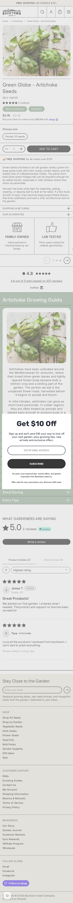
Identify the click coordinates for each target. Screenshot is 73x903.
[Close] (67, 418)
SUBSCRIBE (37, 463)
